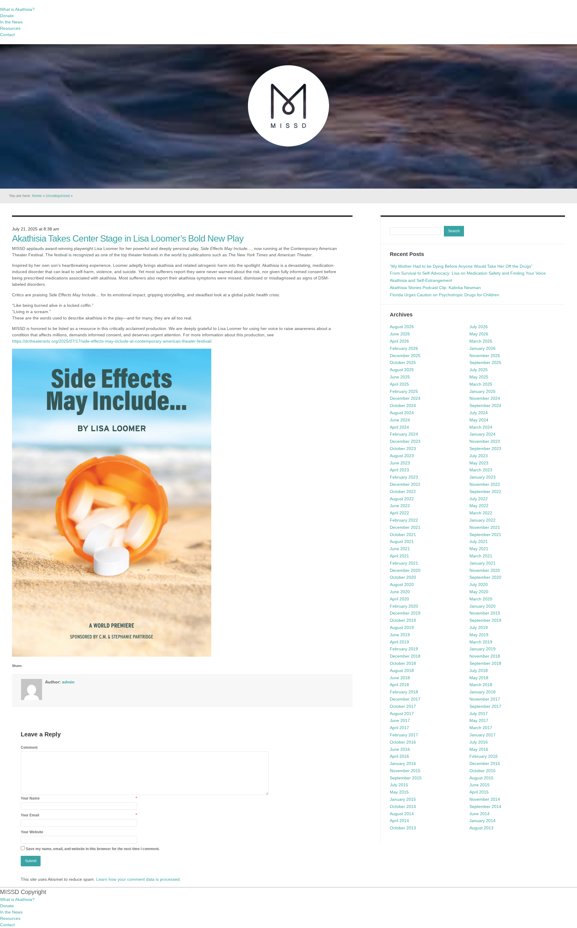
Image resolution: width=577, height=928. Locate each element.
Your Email (30, 815)
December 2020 (405, 570)
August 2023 (402, 455)
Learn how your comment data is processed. (138, 879)
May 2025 (478, 377)
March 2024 (480, 427)
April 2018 (399, 684)
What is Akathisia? (17, 9)
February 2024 (404, 434)
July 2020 (478, 584)
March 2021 (480, 555)
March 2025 (480, 384)
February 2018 (404, 691)
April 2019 (399, 642)
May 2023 (478, 463)
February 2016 (483, 756)
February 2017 (404, 734)
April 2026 (399, 341)
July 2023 (478, 455)
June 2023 (400, 463)
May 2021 (478, 548)
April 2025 (399, 384)
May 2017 (478, 720)
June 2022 (400, 505)
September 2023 (485, 448)
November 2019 (484, 613)
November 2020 (484, 570)
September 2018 (485, 663)
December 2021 (405, 527)
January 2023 (482, 477)
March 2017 (480, 727)
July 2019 (478, 627)
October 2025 (403, 362)
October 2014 (403, 806)
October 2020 (403, 577)
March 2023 (480, 469)
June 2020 (400, 591)
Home (37, 196)
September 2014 (485, 806)
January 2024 (482, 434)
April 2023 (399, 469)
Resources (10, 28)
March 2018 (480, 684)
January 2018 (482, 691)
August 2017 (402, 713)
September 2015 (406, 777)
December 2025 (405, 355)
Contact (7, 34)
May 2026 (478, 333)
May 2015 (399, 792)
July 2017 (478, 713)
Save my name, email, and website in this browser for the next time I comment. (93, 849)
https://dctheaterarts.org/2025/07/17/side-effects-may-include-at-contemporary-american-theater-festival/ (112, 341)
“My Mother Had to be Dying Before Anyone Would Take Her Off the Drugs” (461, 266)
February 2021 (404, 563)
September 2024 (485, 405)
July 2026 (478, 326)
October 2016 (403, 742)
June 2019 (400, 634)
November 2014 (484, 799)
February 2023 (404, 477)
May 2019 (478, 634)
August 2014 (402, 813)
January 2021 (482, 563)
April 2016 (399, 756)
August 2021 (402, 541)
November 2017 (484, 699)
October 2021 (403, 534)
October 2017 (403, 706)
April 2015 (479, 792)
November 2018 (484, 656)
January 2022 (482, 520)
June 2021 (400, 548)
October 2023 (403, 448)
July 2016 (478, 742)
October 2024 (403, 405)
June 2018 (400, 677)
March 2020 (480, 599)
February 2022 (404, 520)
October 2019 (403, 620)
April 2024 (399, 427)
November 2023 (484, 441)
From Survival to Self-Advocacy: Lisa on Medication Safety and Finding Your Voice (468, 273)
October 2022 (403, 491)
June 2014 (479, 813)
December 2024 (405, 398)
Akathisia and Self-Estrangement (421, 280)
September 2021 (485, 534)
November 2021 (484, 527)
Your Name (30, 798)
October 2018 (403, 663)
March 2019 (480, 642)
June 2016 (400, 749)
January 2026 (482, 348)
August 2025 (402, 369)
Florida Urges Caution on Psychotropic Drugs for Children (444, 294)
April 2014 (399, 820)
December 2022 (405, 484)
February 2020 (404, 606)
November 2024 (484, 398)
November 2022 (484, 484)
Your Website (32, 832)
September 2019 (485, 620)
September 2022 (485, 491)
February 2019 (404, 648)
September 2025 (485, 362)
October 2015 (482, 770)
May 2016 (478, 749)
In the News (11, 22)
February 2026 (404, 348)
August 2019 (402, 627)
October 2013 (403, 827)
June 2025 (400, 377)
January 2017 (482, 734)
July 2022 (478, 498)
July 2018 (478, 670)
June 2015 (479, 784)
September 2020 (485, 577)
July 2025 (478, 369)
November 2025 (484, 355)
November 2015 (405, 770)
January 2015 (403, 799)
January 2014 (482, 820)
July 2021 (478, 541)
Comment (29, 747)
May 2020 (478, 591)
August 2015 (481, 777)
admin (68, 682)
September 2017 (485, 706)
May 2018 (478, 677)
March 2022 (480, 512)
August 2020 (402, 584)
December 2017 (405, 699)
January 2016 (403, 763)
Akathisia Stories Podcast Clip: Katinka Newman (435, 287)
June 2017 (400, 720)
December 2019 (405, 613)
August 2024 (402, 412)
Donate (7, 15)
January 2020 (482, 606)
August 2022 (402, 498)
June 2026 (400, 333)
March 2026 (480, 341)
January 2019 (482, 648)
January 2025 (482, 391)
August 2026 (402, 326)
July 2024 (478, 412)
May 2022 (478, 505)
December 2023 (405, 441)
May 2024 (478, 420)
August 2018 (402, 670)
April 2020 (399, 599)
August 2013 (481, 827)
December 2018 (405, 656)
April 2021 (399, 555)
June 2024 (400, 420)
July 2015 (399, 784)
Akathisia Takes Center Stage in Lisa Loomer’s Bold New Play (127, 238)
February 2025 (404, 391)
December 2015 (484, 763)
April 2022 (399, 512)
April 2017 (399, 727)
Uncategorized (58, 196)
